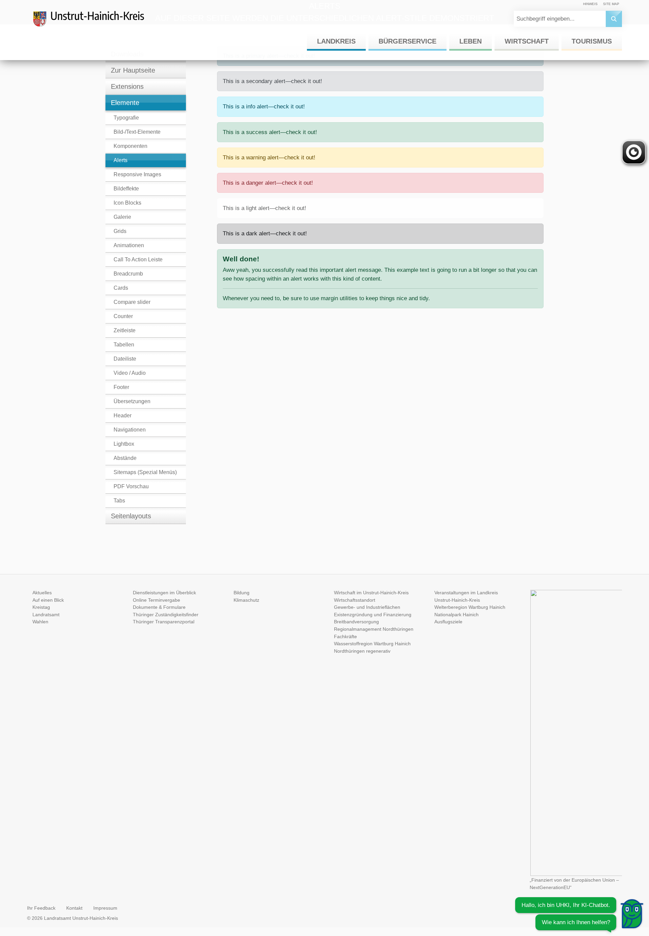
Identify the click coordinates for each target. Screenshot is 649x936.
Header (122, 415)
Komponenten (130, 146)
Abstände (125, 458)
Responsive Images (137, 174)
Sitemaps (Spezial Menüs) (145, 472)
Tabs (119, 500)
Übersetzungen (132, 401)
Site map (611, 4)
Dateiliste (125, 359)
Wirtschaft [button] (527, 41)
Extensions (127, 86)
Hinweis (590, 4)
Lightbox (124, 444)
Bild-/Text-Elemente (137, 132)
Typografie (126, 118)
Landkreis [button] (336, 41)
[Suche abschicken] (614, 19)
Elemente (125, 102)
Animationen (129, 245)
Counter (123, 316)
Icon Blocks (127, 203)
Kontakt (74, 908)
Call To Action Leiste (138, 259)
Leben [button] (470, 41)
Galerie (122, 217)
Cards (121, 288)
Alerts (120, 160)
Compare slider (132, 302)
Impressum (105, 908)
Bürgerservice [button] (407, 41)
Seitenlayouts (131, 516)
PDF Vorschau (131, 486)
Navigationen (130, 430)
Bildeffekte (126, 188)
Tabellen (124, 344)
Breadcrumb (128, 274)
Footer (121, 387)
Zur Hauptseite (133, 70)
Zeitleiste (125, 330)
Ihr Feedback (41, 908)
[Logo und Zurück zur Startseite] (94, 21)
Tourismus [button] (592, 41)
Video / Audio (130, 373)
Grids (120, 231)
